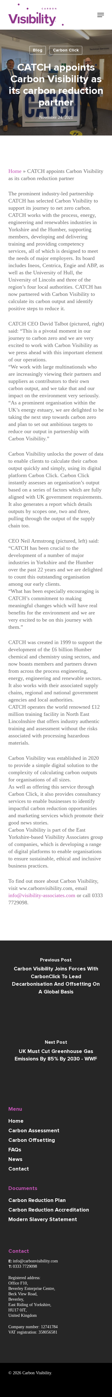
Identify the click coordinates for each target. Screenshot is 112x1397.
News (15, 1159)
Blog (37, 50)
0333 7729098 (25, 1266)
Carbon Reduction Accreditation (48, 1210)
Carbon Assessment (33, 1130)
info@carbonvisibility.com (35, 1261)
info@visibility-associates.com (41, 895)
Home (15, 171)
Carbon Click (66, 50)
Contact (18, 1169)
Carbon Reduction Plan (37, 1200)
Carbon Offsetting (31, 1140)
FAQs (14, 1150)
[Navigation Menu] (100, 15)
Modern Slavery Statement (42, 1219)
